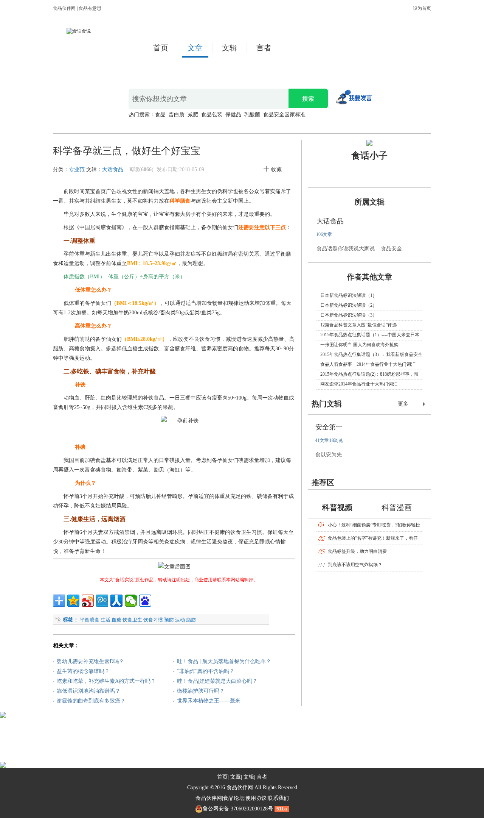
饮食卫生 (131, 620)
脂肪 (190, 620)
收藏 (276, 169)
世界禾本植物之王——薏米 (208, 701)
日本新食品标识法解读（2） (348, 305)
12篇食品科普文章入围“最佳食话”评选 (358, 325)
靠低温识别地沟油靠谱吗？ (88, 691)
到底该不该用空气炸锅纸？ (355, 564)
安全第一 (329, 427)
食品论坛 (233, 798)
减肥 (193, 114)
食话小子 (369, 156)
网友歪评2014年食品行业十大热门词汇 (358, 384)
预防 (168, 620)
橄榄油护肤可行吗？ (201, 691)
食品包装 (211, 114)
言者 (263, 48)
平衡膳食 (89, 620)
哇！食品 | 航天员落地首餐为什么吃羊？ (224, 661)
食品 (160, 114)
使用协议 (256, 798)
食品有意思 (90, 8)
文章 (195, 48)
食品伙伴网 (65, 8)
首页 (160, 48)
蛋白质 (177, 114)
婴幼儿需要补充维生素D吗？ (90, 661)
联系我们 (278, 798)
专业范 (77, 169)
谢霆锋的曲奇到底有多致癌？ (91, 701)
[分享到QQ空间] (73, 601)
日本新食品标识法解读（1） (348, 295)
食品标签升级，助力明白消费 (357, 551)
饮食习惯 (152, 620)
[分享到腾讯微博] (102, 601)
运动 (179, 620)
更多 (403, 404)
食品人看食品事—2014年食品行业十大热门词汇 (368, 364)
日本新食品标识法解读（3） (348, 315)
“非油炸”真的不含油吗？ (205, 671)
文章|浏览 (329, 440)
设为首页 (422, 8)
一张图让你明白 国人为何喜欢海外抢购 (359, 344)
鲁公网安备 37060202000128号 (238, 809)
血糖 (115, 620)
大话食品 (112, 169)
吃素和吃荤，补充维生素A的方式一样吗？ (106, 681)
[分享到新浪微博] (88, 601)
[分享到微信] (131, 601)
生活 (104, 620)
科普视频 (337, 507)
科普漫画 (397, 507)
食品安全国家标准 (284, 114)
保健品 (233, 114)
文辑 (229, 48)
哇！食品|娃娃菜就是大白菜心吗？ (217, 681)
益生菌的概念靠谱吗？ (83, 671)
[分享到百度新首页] (145, 601)
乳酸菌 (252, 114)
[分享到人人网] (116, 601)
